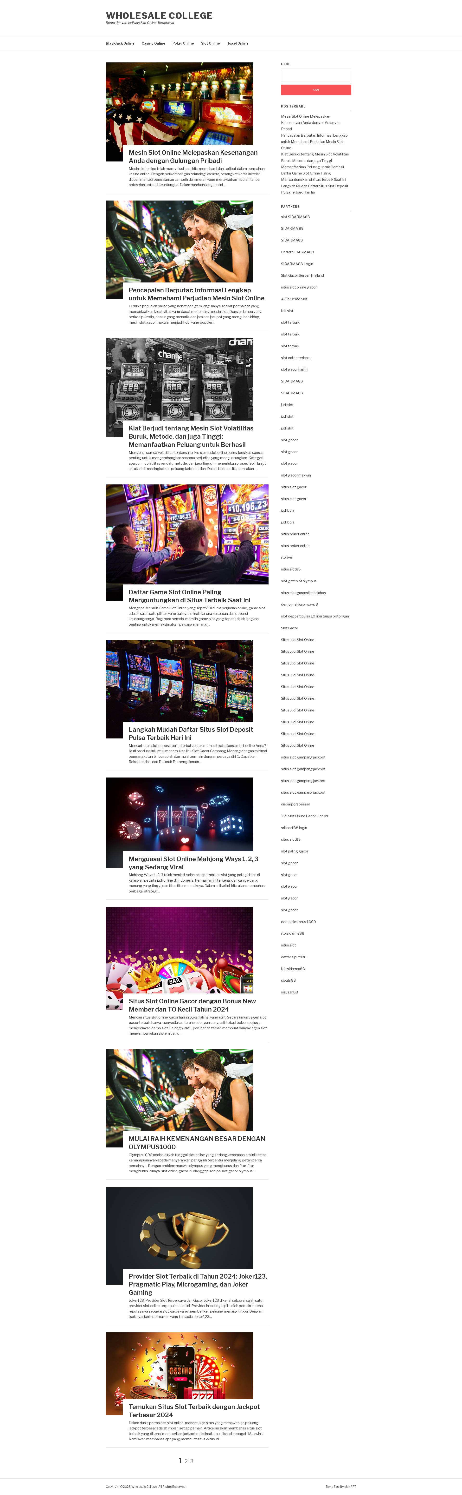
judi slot (287, 405)
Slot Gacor (289, 628)
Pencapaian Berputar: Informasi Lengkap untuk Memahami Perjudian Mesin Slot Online (314, 141)
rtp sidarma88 (292, 933)
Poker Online (183, 43)
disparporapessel (295, 804)
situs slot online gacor (299, 287)
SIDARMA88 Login (297, 264)
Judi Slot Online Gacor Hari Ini (304, 816)
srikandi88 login (294, 828)
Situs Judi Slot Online (297, 640)
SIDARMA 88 (292, 228)
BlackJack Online (120, 43)
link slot (287, 311)
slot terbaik (290, 322)
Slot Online (210, 43)
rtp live (286, 557)
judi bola (287, 510)
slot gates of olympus (299, 581)
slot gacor (289, 440)
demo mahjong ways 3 (299, 604)
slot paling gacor (294, 851)
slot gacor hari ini (294, 369)
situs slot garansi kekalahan (303, 593)
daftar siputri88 (294, 957)
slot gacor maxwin (296, 475)
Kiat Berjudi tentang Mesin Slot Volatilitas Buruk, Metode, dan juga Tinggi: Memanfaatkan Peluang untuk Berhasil (191, 436)
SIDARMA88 (292, 240)
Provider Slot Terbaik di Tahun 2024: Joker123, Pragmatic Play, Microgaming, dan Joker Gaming (198, 1284)
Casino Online (153, 43)
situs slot (288, 945)
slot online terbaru (295, 358)
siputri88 (288, 980)
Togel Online (238, 43)
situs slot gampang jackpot (303, 757)
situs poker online (295, 534)
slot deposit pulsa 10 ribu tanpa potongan (315, 616)
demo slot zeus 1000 (298, 922)
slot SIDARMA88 (295, 217)
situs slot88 (291, 569)
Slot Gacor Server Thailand (302, 275)
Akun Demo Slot (294, 299)
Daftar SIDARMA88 (297, 252)
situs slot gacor (293, 487)
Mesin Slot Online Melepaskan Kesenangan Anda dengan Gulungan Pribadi (310, 122)
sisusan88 (289, 992)
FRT (353, 1486)
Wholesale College (159, 15)
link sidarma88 (293, 969)
